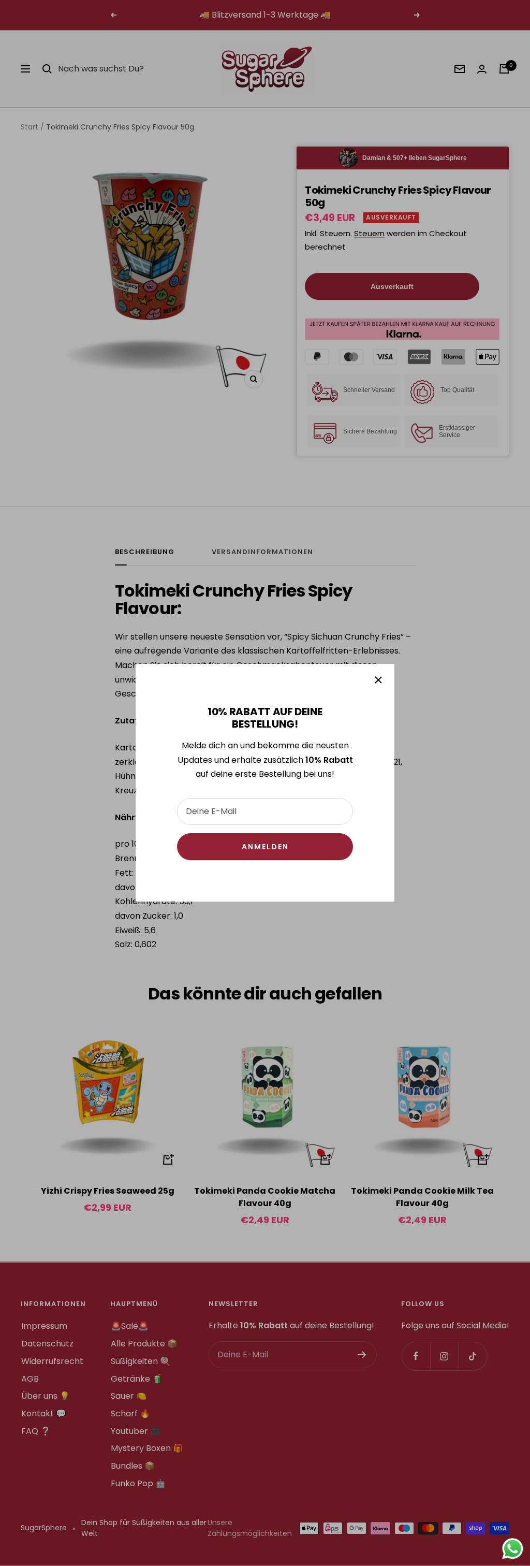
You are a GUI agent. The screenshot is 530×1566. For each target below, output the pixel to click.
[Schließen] (378, 680)
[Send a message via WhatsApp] (512, 1548)
